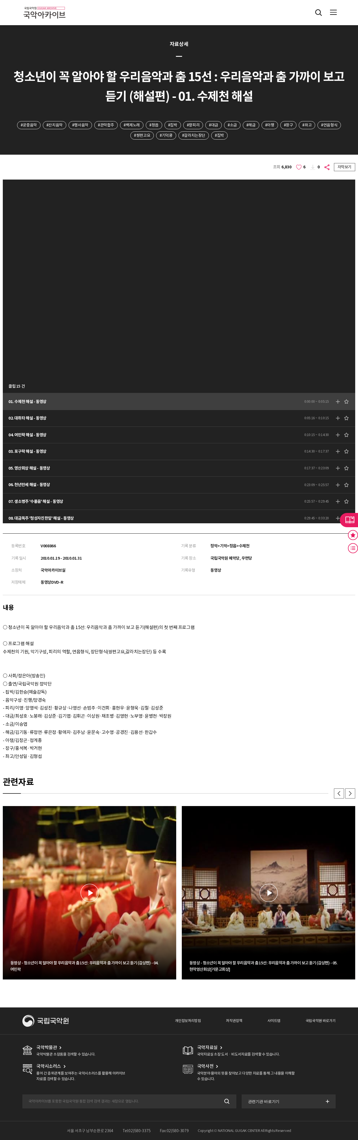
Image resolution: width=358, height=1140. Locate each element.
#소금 (232, 125)
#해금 (251, 125)
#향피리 (193, 125)
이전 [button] (339, 793)
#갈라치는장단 (193, 135)
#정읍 (154, 125)
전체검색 (318, 12)
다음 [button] (350, 793)
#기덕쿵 (166, 135)
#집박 (172, 125)
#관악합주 (106, 125)
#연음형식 (329, 125)
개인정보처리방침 (188, 1020)
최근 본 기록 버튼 (353, 548)
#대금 (213, 125)
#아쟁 (269, 125)
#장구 (288, 125)
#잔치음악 (54, 125)
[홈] (44, 5)
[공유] (328, 167)
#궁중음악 (29, 125)
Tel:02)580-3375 (137, 1130)
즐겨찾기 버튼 (353, 535)
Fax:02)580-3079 (174, 1130)
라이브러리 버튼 (349, 520)
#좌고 (307, 125)
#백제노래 (132, 125)
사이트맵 (273, 1020)
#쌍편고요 (142, 135)
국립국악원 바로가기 (321, 1020)
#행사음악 (80, 125)
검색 (226, 1101)
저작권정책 (234, 1020)
